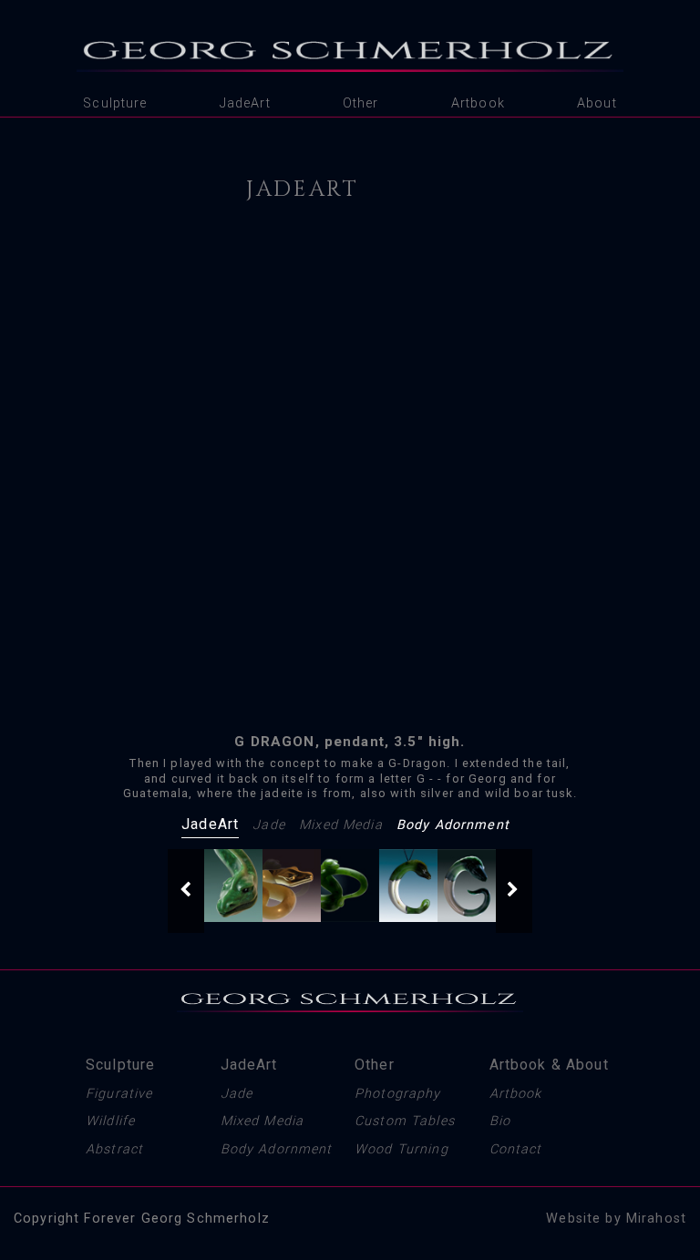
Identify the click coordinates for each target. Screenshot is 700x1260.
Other (361, 103)
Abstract (114, 1149)
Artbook (478, 103)
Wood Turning (401, 1149)
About (597, 103)
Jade (268, 825)
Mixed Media (341, 825)
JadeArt (245, 103)
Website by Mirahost (616, 1218)
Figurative (119, 1093)
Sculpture (115, 103)
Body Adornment (453, 825)
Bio (499, 1121)
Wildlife (110, 1121)
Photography (398, 1093)
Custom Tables (405, 1121)
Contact (515, 1149)
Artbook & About (549, 1064)
